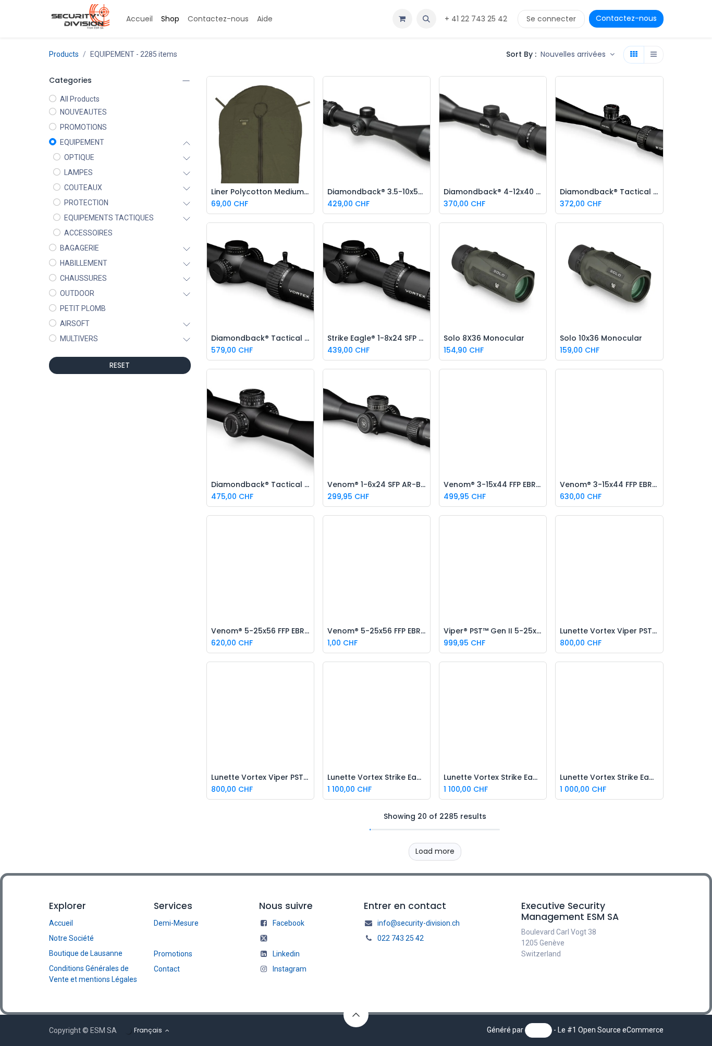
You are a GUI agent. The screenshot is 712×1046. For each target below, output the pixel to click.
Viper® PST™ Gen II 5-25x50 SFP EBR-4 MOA (493, 631)
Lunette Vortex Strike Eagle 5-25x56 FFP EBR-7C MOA (493, 777)
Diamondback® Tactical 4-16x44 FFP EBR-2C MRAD (260, 484)
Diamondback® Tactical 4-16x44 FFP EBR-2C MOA (260, 338)
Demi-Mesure (176, 923)
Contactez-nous (626, 18)
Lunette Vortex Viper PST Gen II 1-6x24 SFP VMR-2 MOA (260, 777)
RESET (119, 365)
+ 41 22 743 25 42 (477, 19)
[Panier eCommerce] (402, 19)
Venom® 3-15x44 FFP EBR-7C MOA (493, 484)
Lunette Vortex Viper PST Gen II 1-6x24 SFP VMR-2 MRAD (609, 631)
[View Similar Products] (308, 139)
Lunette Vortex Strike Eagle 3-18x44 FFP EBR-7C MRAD (609, 777)
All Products (80, 99)
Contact (167, 969)
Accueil (61, 923)
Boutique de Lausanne (85, 953)
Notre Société (71, 938)
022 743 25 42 (400, 938)
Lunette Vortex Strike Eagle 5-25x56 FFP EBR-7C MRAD (376, 777)
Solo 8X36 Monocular (484, 338)
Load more (435, 851)
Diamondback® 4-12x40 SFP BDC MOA (493, 192)
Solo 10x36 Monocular (601, 338)
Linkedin (286, 954)
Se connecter (551, 19)
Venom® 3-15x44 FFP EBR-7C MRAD (609, 484)
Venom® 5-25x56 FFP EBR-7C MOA (260, 631)
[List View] (654, 55)
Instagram (289, 969)
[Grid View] (633, 55)
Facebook (288, 923)
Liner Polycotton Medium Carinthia (260, 192)
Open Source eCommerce (621, 1030)
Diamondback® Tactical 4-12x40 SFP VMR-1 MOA (609, 192)
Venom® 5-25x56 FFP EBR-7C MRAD (376, 631)
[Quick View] (308, 92)
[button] (426, 19)
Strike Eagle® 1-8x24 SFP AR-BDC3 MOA (376, 338)
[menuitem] (139, 19)
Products (64, 54)
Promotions (173, 954)
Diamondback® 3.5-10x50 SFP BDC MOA (376, 192)
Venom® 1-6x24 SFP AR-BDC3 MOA (376, 484)
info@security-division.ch (418, 923)
